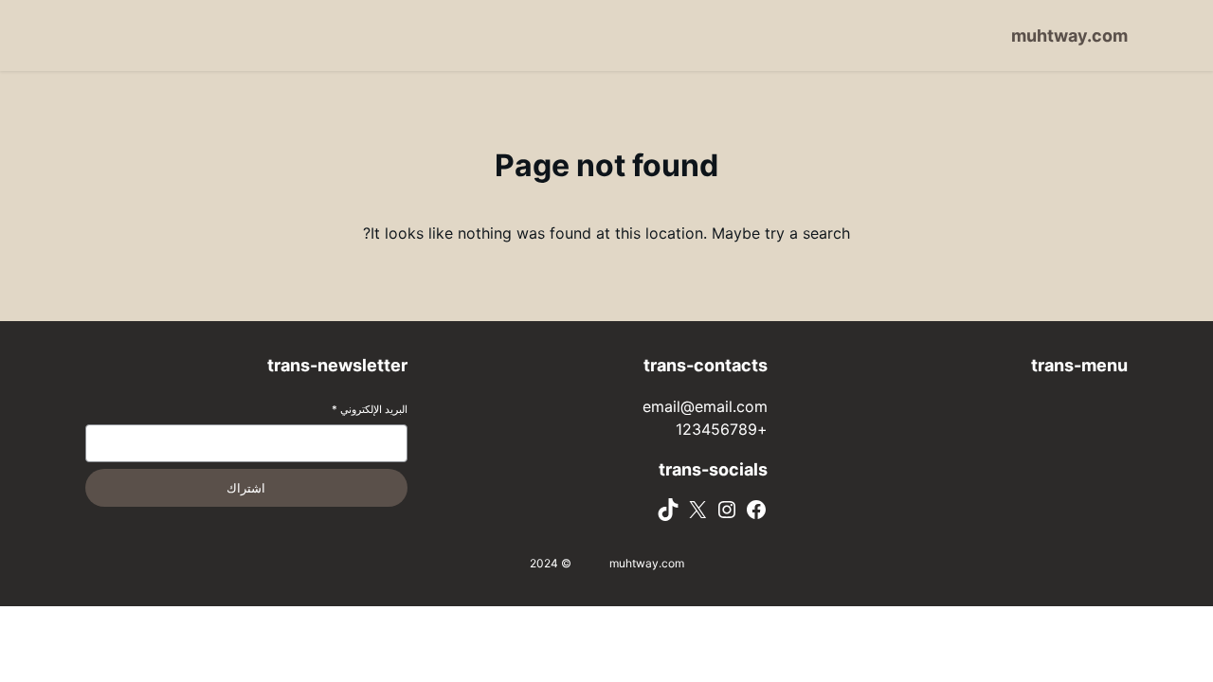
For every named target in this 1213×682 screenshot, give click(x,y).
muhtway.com (1069, 35)
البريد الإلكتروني (369, 409)
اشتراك (245, 488)
